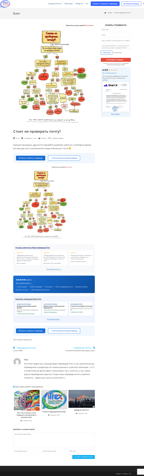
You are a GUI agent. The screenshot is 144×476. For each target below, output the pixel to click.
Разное (43, 138)
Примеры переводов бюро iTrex (28, 299)
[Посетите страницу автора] (17, 362)
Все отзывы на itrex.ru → (54, 269)
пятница (26, 340)
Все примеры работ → (54, 319)
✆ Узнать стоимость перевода (31, 158)
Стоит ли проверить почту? (122, 13)
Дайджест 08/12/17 (81, 410)
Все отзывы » (115, 114)
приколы (20, 340)
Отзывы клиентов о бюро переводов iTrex (32, 248)
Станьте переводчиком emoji (54, 412)
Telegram (118, 474)
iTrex (17, 138)
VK (130, 474)
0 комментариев (57, 138)
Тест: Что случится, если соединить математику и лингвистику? (26, 415)
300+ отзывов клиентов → (24, 283)
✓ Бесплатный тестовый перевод (64, 158)
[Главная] (105, 13)
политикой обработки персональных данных (117, 63)
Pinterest (125, 474)
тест (31, 340)
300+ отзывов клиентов (109, 73)
